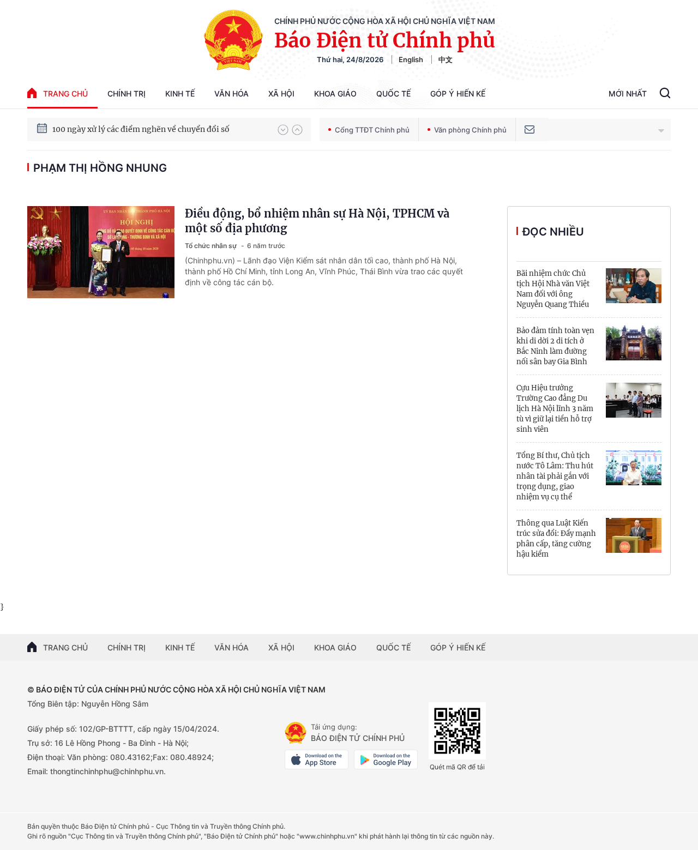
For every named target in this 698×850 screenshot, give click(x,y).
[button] (283, 129)
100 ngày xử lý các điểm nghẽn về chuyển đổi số (141, 129)
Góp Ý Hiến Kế (457, 93)
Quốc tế (393, 93)
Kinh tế (180, 93)
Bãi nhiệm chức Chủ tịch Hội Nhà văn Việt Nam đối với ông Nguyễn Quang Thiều (552, 289)
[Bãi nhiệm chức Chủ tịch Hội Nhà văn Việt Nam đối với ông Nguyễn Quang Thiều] (633, 285)
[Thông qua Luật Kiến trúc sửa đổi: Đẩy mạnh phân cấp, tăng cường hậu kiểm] (633, 535)
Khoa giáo (335, 93)
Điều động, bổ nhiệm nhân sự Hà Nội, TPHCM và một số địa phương (317, 221)
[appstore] (316, 759)
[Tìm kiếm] (665, 94)
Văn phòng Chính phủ (470, 129)
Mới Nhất (628, 93)
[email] (529, 129)
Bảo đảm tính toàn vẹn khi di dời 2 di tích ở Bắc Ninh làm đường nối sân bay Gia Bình (555, 346)
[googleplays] (386, 759)
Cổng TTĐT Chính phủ (372, 129)
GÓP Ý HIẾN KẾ (457, 647)
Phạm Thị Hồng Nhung (100, 167)
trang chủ (65, 93)
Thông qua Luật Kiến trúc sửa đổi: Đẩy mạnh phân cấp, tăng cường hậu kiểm (556, 539)
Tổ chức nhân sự (211, 246)
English (411, 59)
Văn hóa (231, 93)
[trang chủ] (295, 733)
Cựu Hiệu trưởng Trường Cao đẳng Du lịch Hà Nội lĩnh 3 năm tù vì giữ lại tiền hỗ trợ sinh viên (554, 408)
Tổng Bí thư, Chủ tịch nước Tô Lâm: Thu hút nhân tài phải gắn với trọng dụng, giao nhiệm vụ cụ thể (554, 476)
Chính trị (126, 93)
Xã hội (281, 93)
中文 (445, 59)
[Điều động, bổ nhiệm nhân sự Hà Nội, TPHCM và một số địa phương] (100, 252)
